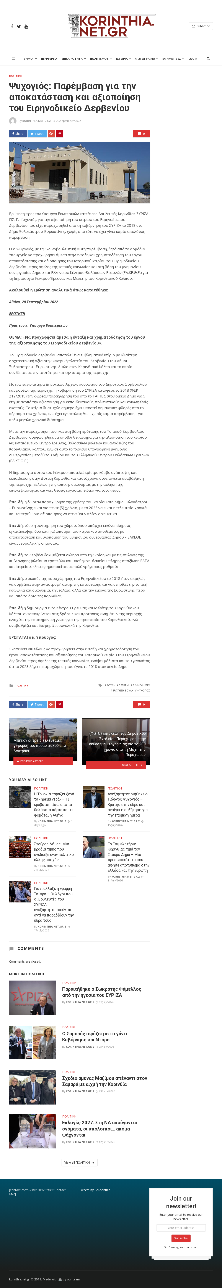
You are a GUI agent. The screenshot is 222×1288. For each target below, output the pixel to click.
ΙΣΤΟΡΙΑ (122, 59)
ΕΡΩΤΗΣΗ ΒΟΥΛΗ (123, 690)
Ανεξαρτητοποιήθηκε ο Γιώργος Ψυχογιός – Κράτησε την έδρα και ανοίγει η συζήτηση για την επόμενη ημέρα (128, 804)
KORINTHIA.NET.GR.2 (36, 121)
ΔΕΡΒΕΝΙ (124, 685)
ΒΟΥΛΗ (110, 685)
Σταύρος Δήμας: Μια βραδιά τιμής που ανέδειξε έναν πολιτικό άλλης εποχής (54, 852)
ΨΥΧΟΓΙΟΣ (143, 690)
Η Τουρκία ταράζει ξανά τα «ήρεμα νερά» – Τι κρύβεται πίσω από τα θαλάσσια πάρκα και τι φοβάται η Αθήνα (54, 804)
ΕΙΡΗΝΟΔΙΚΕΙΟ (141, 685)
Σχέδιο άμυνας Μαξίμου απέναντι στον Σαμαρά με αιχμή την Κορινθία (104, 1081)
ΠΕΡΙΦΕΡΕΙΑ (49, 59)
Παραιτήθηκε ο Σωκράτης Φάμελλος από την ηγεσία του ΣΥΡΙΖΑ (101, 992)
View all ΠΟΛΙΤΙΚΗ (77, 1162)
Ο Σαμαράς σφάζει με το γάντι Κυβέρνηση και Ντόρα (95, 1036)
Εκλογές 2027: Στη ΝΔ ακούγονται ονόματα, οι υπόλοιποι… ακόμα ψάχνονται (99, 1129)
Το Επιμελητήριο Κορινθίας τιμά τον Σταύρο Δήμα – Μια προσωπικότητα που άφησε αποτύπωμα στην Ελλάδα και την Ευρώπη (128, 857)
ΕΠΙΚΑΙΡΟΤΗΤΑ (72, 59)
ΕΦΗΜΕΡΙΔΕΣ (171, 59)
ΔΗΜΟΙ (28, 59)
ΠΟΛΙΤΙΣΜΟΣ (99, 59)
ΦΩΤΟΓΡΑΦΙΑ (145, 59)
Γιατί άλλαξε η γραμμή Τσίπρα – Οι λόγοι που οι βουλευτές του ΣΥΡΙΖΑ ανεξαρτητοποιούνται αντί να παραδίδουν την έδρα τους (54, 904)
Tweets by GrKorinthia (94, 1190)
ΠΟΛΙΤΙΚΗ (15, 76)
